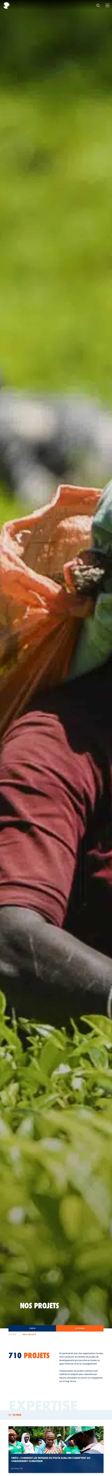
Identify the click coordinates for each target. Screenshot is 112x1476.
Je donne (80, 1328)
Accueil (12, 1334)
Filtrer (17, 1414)
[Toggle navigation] (107, 5)
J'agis (32, 1328)
